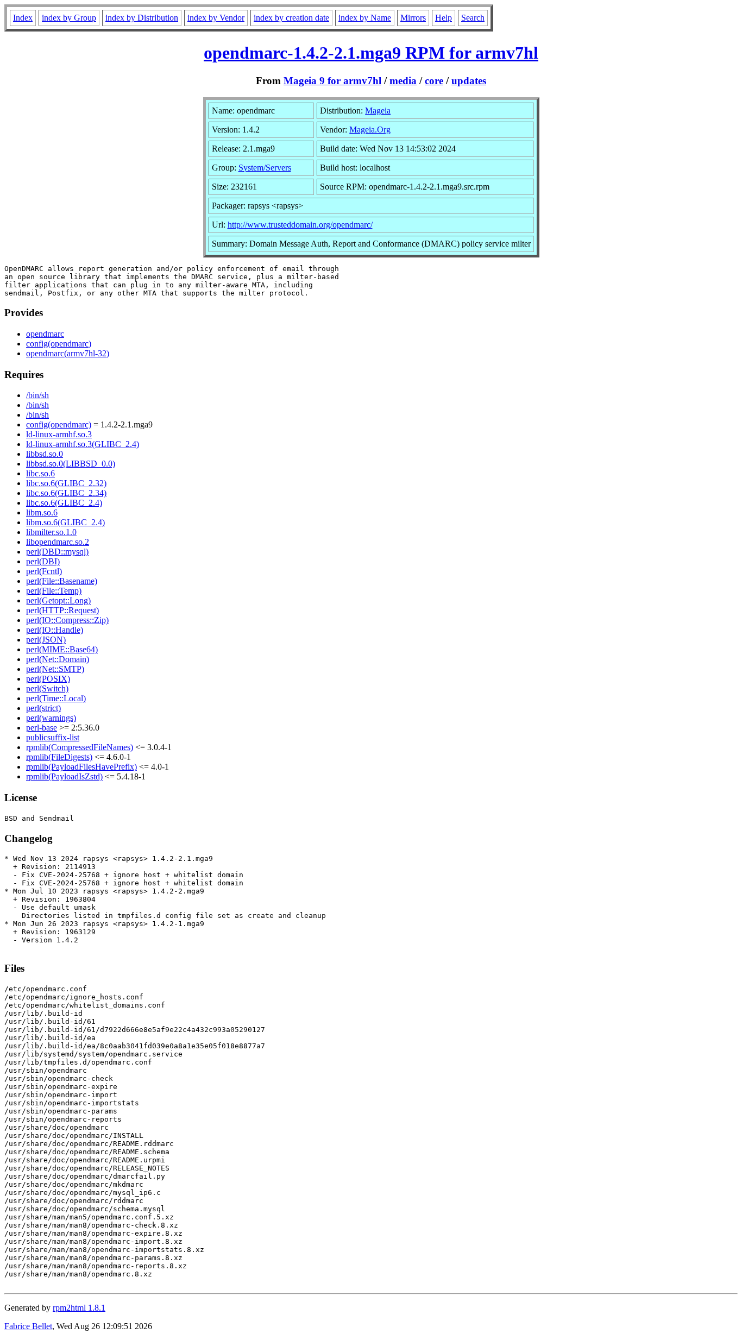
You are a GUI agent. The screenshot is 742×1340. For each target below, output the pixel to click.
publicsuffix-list (52, 737)
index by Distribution (141, 17)
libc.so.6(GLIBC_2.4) (64, 502)
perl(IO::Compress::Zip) (67, 620)
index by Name (364, 17)
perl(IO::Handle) (54, 629)
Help (443, 17)
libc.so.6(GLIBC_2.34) (66, 493)
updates (468, 80)
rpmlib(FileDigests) (59, 757)
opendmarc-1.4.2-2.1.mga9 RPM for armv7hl (371, 52)
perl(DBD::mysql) (57, 551)
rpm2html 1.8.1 (79, 1307)
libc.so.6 (40, 473)
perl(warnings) (51, 717)
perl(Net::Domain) (57, 659)
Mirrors (413, 17)
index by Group (69, 17)
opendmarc (45, 333)
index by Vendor (215, 17)
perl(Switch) (47, 688)
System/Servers (264, 167)
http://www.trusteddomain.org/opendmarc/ (300, 224)
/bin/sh (37, 395)
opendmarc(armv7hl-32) (67, 353)
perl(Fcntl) (44, 571)
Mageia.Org (370, 129)
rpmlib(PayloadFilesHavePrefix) (81, 766)
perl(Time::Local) (56, 698)
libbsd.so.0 (44, 453)
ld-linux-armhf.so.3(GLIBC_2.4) (82, 444)
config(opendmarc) (58, 343)
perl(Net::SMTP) (55, 669)
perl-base (41, 727)
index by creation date (291, 17)
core (434, 80)
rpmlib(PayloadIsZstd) (64, 776)
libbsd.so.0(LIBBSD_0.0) (70, 463)
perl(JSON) (46, 639)
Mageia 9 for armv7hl (332, 80)
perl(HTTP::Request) (62, 610)
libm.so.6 (42, 512)
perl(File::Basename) (61, 581)
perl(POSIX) (48, 678)
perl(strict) (43, 708)
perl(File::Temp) (53, 590)
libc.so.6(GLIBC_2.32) (66, 483)
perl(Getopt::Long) (58, 600)
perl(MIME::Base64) (62, 649)
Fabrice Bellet (28, 1326)
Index (23, 17)
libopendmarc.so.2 (57, 541)
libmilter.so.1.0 (51, 532)
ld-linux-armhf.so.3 (59, 434)
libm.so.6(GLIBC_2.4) (65, 522)
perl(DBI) (43, 561)
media (403, 80)
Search (473, 17)
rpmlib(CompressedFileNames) (79, 747)
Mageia (378, 110)
